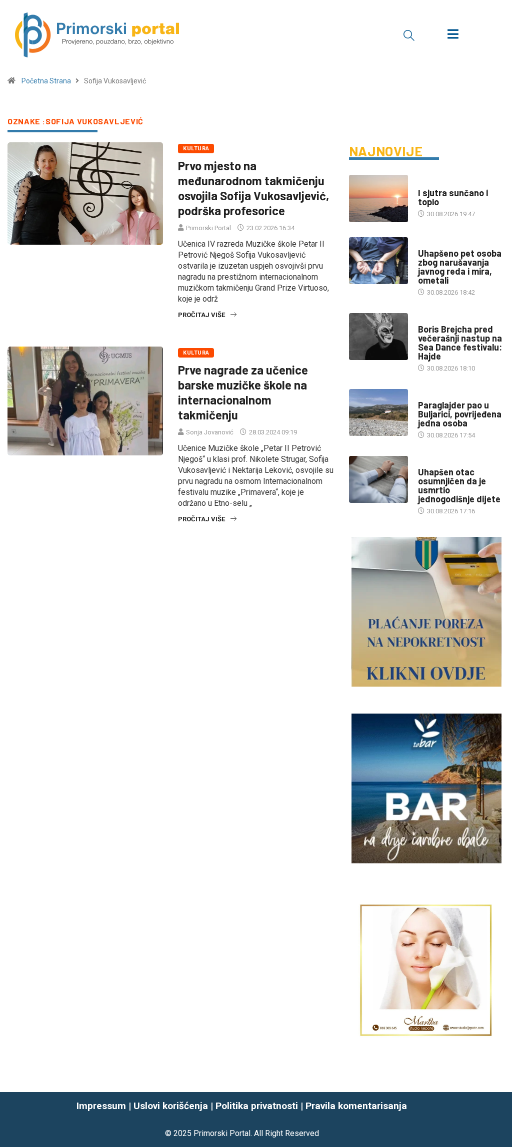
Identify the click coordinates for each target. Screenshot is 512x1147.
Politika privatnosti (257, 1106)
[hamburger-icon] (453, 35)
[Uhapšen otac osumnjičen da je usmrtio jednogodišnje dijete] (378, 479)
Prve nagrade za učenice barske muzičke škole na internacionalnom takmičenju (243, 392)
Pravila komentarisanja (356, 1106)
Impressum (101, 1106)
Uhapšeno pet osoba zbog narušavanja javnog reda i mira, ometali (460, 267)
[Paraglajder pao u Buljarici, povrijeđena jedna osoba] (378, 412)
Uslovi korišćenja (171, 1106)
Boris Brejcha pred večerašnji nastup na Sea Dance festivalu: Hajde (460, 343)
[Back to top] (498, 1119)
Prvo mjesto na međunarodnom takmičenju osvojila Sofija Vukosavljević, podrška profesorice (253, 188)
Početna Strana (46, 81)
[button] (409, 35)
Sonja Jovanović (210, 432)
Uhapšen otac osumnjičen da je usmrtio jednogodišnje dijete (459, 485)
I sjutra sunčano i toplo (453, 197)
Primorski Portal (208, 228)
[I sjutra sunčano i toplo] (378, 198)
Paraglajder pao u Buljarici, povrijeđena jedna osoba (460, 413)
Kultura (196, 148)
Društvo (432, 243)
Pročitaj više (201, 315)
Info (425, 183)
